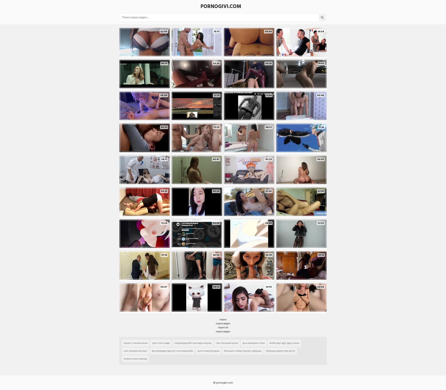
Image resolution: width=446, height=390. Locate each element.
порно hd (223, 327)
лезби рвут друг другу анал (284, 343)
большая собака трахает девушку (243, 351)
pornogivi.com (221, 6)
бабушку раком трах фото (280, 351)
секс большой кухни (227, 343)
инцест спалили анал (136, 343)
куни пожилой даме (209, 351)
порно (223, 319)
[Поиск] (322, 17)
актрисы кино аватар (135, 359)
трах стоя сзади (161, 343)
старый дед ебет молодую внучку (193, 343)
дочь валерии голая (254, 343)
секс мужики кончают (135, 351)
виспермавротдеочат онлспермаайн (172, 351)
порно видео (223, 323)
